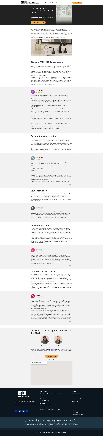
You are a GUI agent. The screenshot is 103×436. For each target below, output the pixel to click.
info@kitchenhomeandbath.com (48, 398)
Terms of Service (58, 432)
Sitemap (64, 432)
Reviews (52, 428)
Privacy (52, 432)
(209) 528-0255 (44, 395)
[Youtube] (23, 411)
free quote (55, 350)
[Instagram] (16, 411)
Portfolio (52, 2)
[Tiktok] (27, 411)
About (46, 2)
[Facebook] (20, 411)
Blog (48, 428)
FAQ (45, 428)
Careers (65, 2)
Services (58, 2)
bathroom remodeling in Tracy (48, 349)
